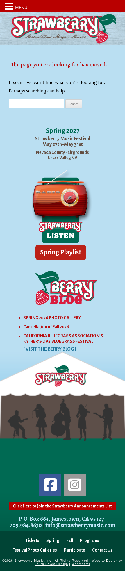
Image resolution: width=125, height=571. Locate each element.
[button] (10, 6)
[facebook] (50, 485)
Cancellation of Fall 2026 (46, 326)
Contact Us (102, 550)
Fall (69, 540)
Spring (52, 540)
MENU (21, 7)
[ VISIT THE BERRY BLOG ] (49, 349)
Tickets (32, 540)
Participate (74, 550)
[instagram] (75, 485)
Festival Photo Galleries (34, 550)
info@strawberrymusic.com (80, 525)
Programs (89, 540)
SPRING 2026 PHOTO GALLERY (52, 317)
